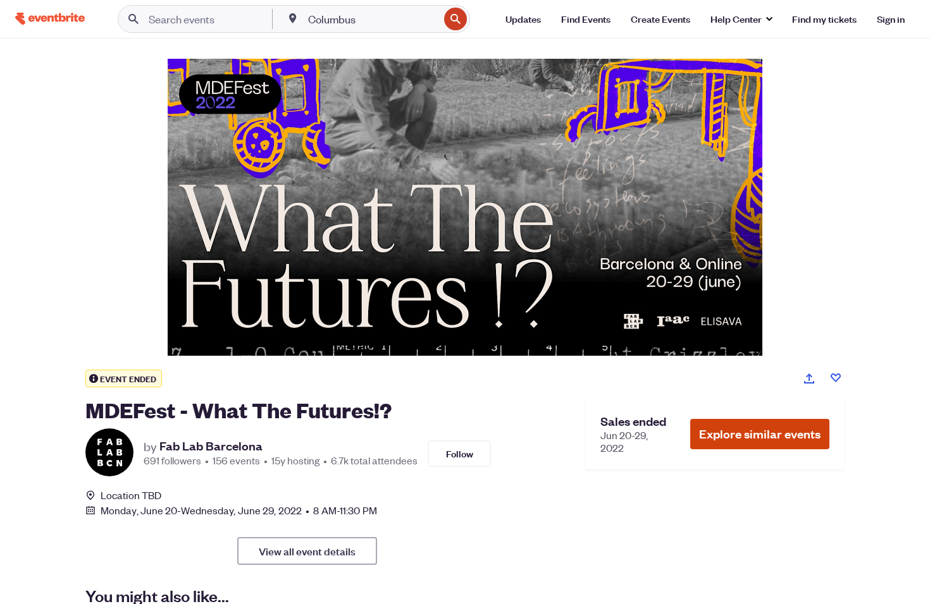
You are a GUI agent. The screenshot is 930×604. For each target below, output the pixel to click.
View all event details (307, 551)
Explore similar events (760, 434)
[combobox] (372, 18)
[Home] (50, 18)
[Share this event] (809, 378)
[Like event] (836, 378)
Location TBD (131, 495)
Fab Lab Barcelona (211, 446)
